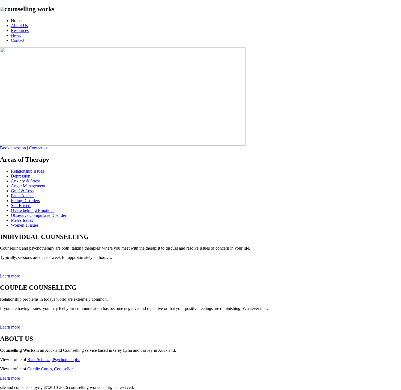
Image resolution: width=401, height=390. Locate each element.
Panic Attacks (22, 195)
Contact (17, 40)
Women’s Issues (24, 225)
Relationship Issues (27, 171)
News (16, 35)
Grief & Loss (22, 190)
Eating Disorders (25, 200)
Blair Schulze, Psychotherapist (53, 359)
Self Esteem (21, 205)
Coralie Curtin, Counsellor (50, 369)
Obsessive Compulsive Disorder (38, 215)
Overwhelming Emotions (32, 210)
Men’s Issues (22, 220)
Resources (20, 30)
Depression (20, 176)
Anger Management (28, 186)
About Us (19, 25)
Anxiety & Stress (25, 181)
